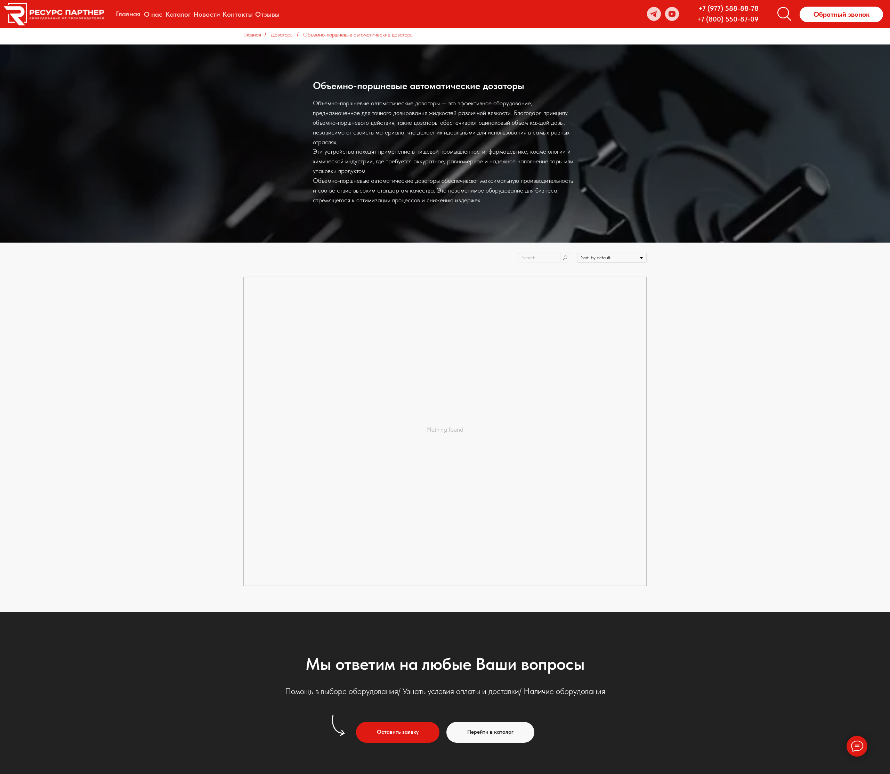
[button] (841, 14)
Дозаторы (282, 34)
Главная (252, 34)
